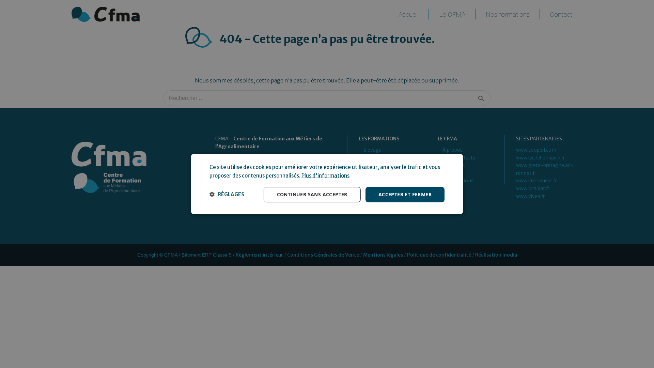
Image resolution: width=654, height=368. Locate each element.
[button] (226, 194)
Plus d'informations (325, 175)
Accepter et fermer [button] (405, 194)
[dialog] (327, 184)
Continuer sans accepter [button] (312, 194)
